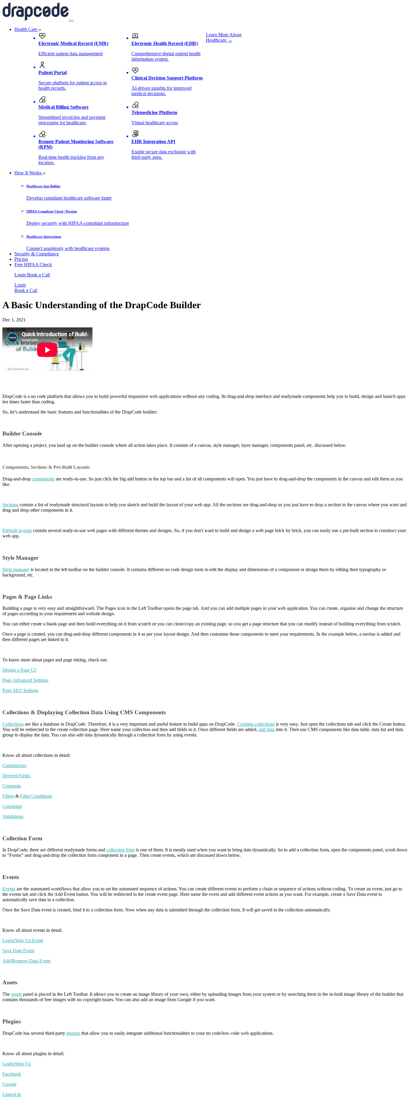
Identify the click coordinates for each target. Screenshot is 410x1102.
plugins (73, 1033)
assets (16, 994)
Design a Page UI (19, 670)
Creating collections (256, 724)
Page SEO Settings (20, 690)
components (43, 478)
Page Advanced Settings (25, 680)
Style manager (15, 569)
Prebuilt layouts (17, 530)
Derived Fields (16, 775)
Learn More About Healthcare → (223, 37)
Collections (13, 724)
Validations (12, 816)
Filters (8, 796)
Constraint (12, 806)
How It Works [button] (28, 172)
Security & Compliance (36, 253)
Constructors (14, 765)
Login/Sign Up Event (22, 940)
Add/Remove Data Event (26, 960)
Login (20, 274)
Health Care (26, 29)
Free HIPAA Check (33, 264)
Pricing (21, 259)
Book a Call (38, 274)
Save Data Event (18, 950)
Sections (10, 504)
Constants (11, 785)
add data (267, 729)
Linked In (11, 1094)
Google (9, 1084)
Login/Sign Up (16, 1063)
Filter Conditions (36, 796)
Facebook (11, 1073)
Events (8, 888)
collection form (120, 849)
